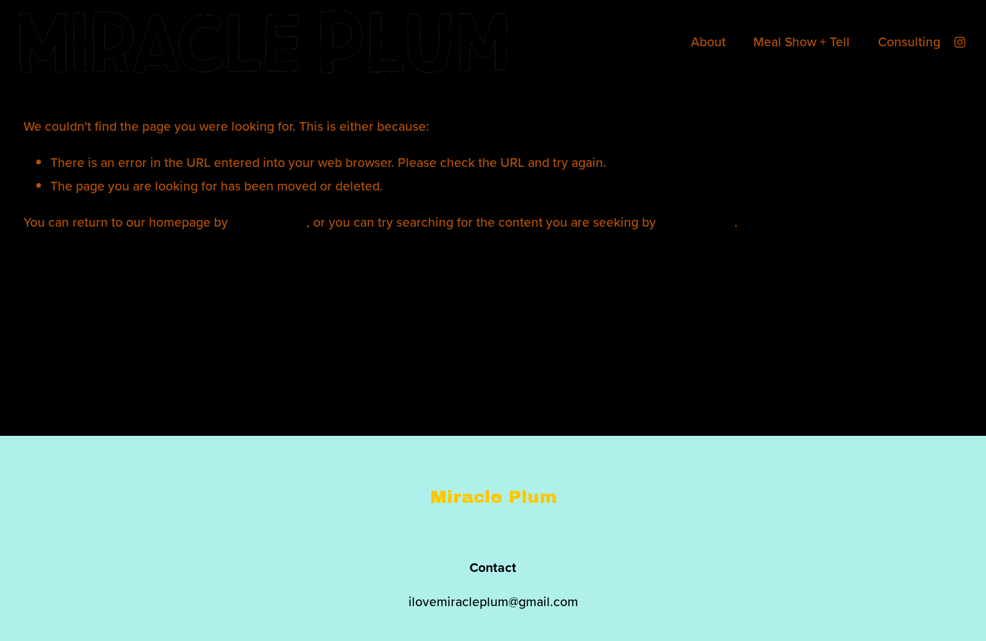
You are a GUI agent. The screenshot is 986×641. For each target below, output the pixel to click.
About (708, 41)
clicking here (269, 222)
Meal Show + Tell (801, 41)
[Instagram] (960, 42)
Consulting (909, 41)
